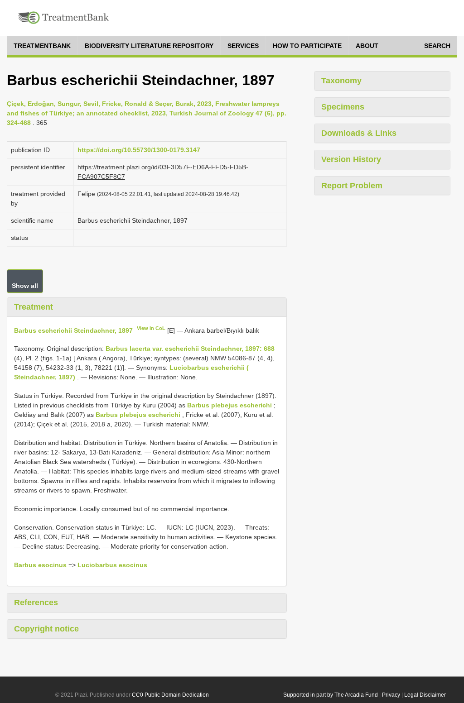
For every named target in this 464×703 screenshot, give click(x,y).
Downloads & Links (358, 133)
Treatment (33, 306)
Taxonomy (341, 80)
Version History (351, 159)
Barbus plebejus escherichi (229, 405)
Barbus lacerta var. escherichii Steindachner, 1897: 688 (190, 348)
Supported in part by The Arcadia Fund (330, 695)
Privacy (391, 695)
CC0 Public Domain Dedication (170, 695)
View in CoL (151, 328)
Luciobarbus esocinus (112, 565)
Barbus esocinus (40, 565)
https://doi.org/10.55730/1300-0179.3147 (138, 149)
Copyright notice (46, 628)
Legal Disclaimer (425, 695)
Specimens (342, 106)
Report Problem (351, 185)
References (36, 602)
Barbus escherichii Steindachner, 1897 (73, 330)
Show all (25, 285)
